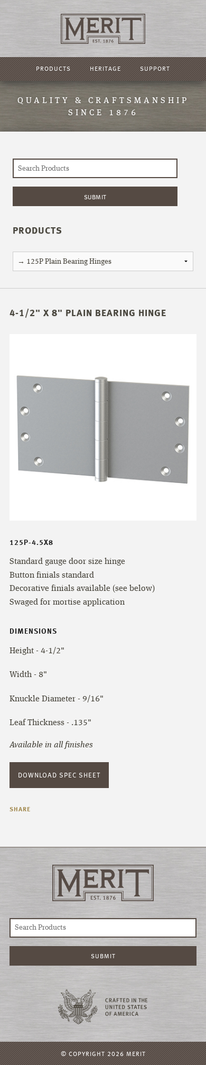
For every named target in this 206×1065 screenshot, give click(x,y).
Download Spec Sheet (59, 775)
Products (53, 68)
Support (155, 68)
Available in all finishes (51, 745)
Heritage (105, 68)
